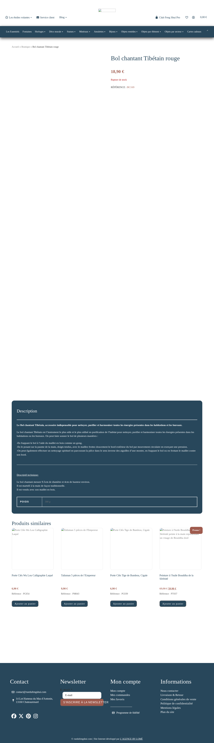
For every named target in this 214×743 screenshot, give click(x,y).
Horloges (39, 31)
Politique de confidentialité (176, 703)
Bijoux (112, 31)
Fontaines (27, 31)
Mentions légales (170, 707)
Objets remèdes (128, 31)
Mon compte (117, 690)
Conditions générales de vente (178, 699)
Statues (70, 31)
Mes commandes (120, 695)
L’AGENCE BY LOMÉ (131, 739)
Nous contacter (169, 690)
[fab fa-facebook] (14, 717)
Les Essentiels (12, 31)
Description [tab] (27, 411)
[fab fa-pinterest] (28, 717)
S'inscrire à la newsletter (83, 702)
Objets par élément (150, 31)
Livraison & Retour (171, 695)
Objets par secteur (173, 31)
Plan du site (167, 712)
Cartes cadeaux (194, 31)
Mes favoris (117, 699)
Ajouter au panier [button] (25, 603)
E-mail (66, 689)
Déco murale (55, 31)
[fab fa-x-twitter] (21, 717)
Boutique (25, 46)
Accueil (15, 46)
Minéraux (83, 31)
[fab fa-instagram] (36, 717)
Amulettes (98, 31)
